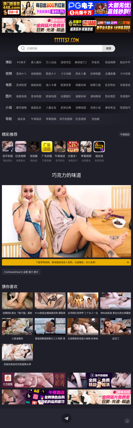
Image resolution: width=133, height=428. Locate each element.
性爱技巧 (125, 107)
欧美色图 (51, 96)
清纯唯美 (95, 96)
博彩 (9, 62)
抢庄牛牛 (125, 62)
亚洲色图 (36, 96)
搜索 (108, 48)
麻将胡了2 (81, 62)
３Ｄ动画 (66, 73)
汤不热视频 (65, 119)
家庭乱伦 (36, 107)
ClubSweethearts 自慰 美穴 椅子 (21, 271)
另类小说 (95, 107)
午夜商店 (36, 119)
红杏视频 (81, 119)
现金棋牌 (110, 62)
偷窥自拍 (21, 96)
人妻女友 (51, 107)
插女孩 (21, 119)
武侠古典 (66, 107)
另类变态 (125, 85)
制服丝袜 (81, 85)
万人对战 (51, 62)
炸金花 (95, 62)
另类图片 (125, 96)
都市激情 (21, 107)
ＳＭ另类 (125, 73)
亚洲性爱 (21, 85)
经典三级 (95, 85)
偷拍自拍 (36, 85)
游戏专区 (66, 62)
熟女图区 (110, 96)
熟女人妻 (81, 73)
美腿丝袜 (81, 96)
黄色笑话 (110, 107)
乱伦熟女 (110, 85)
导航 (9, 119)
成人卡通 (51, 85)
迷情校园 (81, 107)
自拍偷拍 (36, 73)
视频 (9, 73)
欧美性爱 (66, 85)
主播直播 (110, 73)
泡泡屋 (95, 119)
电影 (9, 85)
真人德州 (36, 62)
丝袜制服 (95, 73)
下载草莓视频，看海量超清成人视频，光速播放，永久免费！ (66, 262)
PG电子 (21, 62)
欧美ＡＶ (51, 73)
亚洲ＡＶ (21, 73)
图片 (9, 96)
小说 (9, 107)
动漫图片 (66, 96)
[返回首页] (127, 421)
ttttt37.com (66, 40)
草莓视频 (51, 119)
